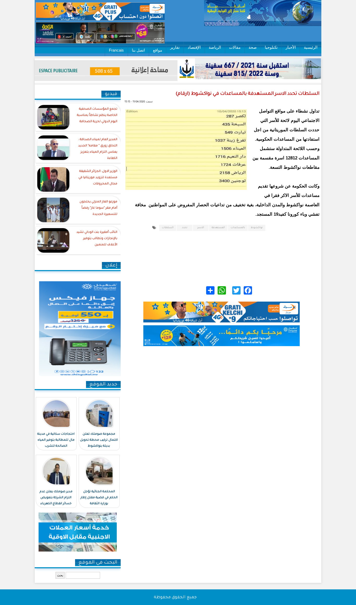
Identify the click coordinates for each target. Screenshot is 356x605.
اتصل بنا (138, 50)
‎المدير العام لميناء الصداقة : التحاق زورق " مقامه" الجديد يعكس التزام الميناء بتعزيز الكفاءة (97, 149)
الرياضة (215, 47)
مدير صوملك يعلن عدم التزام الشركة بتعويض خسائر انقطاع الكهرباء (56, 498)
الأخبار (291, 47)
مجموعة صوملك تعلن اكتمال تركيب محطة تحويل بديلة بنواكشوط (99, 440)
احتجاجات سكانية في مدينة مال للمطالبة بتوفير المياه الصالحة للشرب (56, 440)
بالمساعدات (238, 227)
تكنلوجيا (271, 47)
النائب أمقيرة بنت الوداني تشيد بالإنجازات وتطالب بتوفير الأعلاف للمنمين (96, 239)
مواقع (157, 50)
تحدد (184, 227)
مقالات (235, 47)
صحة (253, 47)
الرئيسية (310, 47)
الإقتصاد (194, 47)
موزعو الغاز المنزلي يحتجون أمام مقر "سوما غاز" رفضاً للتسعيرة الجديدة (98, 208)
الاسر (200, 227)
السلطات (168, 227)
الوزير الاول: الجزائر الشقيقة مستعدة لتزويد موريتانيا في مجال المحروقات (97, 178)
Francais (116, 50)
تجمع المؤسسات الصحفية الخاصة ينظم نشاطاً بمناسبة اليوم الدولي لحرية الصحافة (97, 115)
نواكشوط (257, 227)
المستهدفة (218, 227)
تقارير (175, 47)
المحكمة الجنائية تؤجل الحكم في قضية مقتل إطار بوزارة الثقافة (99, 498)
